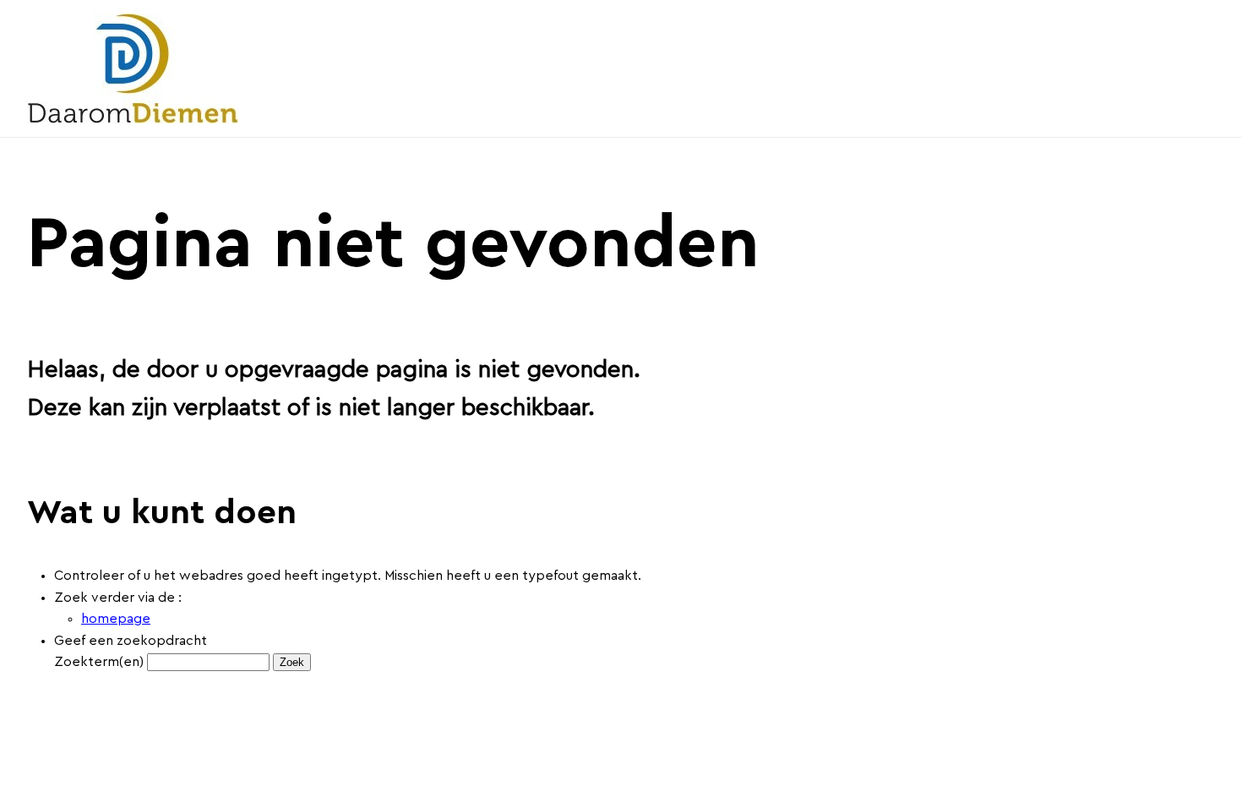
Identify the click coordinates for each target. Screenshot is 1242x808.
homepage (115, 618)
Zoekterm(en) (99, 662)
